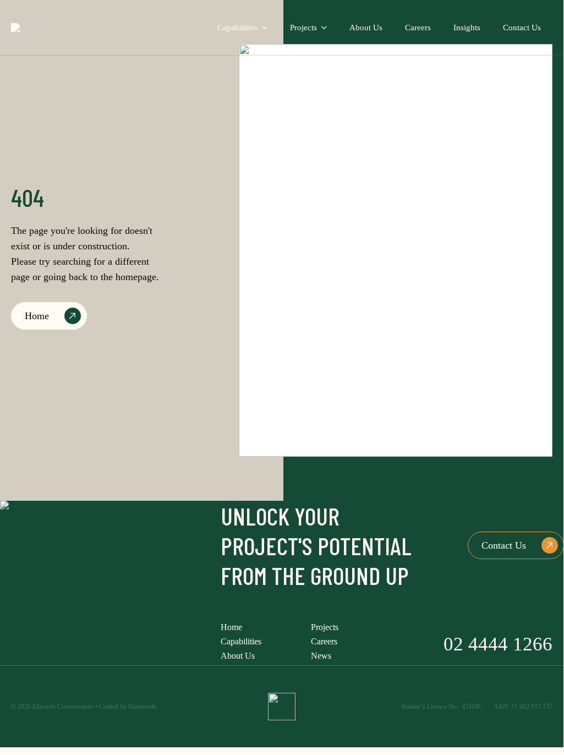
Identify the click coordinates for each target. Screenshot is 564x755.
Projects (303, 27)
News (321, 656)
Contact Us (522, 27)
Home (231, 627)
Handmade (142, 706)
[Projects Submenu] (327, 27)
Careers (418, 27)
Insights (466, 27)
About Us (365, 27)
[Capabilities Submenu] (268, 27)
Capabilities (237, 27)
